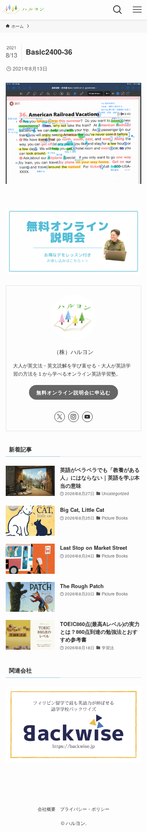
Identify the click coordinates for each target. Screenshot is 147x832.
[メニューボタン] (137, 10)
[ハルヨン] (23, 10)
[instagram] (73, 417)
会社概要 (47, 809)
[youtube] (87, 417)
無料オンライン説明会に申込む (73, 392)
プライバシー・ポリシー (84, 809)
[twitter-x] (59, 417)
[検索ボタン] (117, 10)
